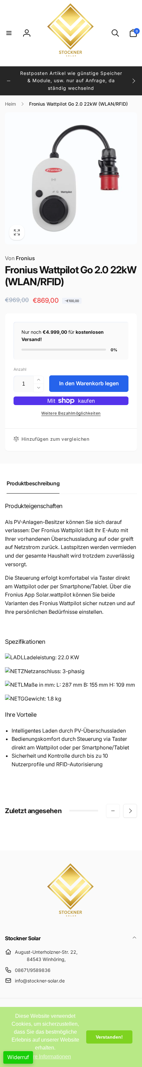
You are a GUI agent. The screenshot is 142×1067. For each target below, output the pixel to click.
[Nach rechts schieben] (133, 81)
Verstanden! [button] (109, 1037)
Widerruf (18, 1057)
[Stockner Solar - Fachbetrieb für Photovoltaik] (71, 920)
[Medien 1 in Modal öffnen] (71, 178)
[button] (9, 33)
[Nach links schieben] (9, 81)
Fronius (20, 258)
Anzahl (20, 369)
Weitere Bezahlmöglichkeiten (71, 413)
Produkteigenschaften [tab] (33, 505)
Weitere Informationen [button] (45, 1056)
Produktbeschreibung (33, 483)
